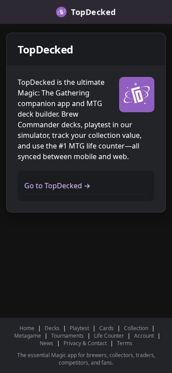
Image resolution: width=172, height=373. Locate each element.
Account (144, 335)
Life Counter (109, 335)
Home (26, 328)
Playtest (79, 328)
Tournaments (67, 335)
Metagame (27, 335)
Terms (124, 343)
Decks (52, 328)
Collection (136, 328)
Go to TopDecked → (57, 185)
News (46, 343)
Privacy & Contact (85, 343)
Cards (106, 328)
